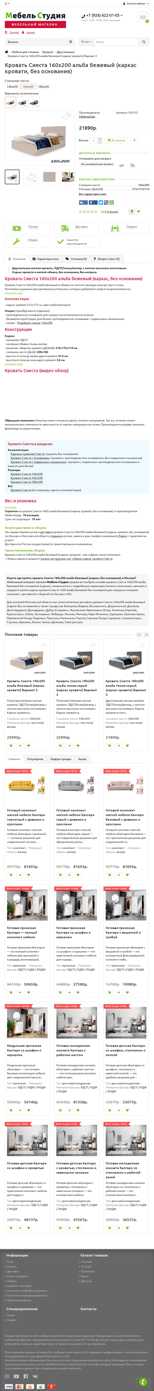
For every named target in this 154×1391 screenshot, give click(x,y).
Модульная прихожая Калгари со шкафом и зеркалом (24, 1050)
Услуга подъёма (17, 1276)
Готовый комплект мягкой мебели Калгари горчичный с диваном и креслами (26, 817)
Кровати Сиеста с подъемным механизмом (39, 462)
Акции (30, 32)
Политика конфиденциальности (28, 1295)
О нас (10, 1261)
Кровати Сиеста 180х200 (27, 482)
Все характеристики (92, 194)
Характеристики (48, 258)
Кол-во (83, 140)
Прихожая (87, 1271)
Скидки (14, 32)
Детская (86, 1281)
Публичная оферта (19, 1300)
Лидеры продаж (60, 759)
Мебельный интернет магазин (37, 582)
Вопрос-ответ (109, 258)
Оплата (11, 1266)
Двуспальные (66, 52)
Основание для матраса (95, 158)
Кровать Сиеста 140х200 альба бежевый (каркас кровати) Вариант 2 (26, 685)
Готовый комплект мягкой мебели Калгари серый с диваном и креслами (75, 817)
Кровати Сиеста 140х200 (27, 474)
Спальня (86, 1261)
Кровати (47, 52)
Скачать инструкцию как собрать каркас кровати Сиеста (75, 558)
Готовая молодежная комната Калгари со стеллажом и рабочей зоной (123, 1170)
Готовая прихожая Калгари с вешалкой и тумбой (123, 932)
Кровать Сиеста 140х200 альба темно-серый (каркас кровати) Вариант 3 (76, 688)
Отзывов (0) (79, 258)
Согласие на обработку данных (27, 1290)
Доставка (13, 1271)
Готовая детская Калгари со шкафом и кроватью (27, 1165)
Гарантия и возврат (19, 1285)
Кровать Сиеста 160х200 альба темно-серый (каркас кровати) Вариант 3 (126, 688)
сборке (122, 536)
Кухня (85, 1276)
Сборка (11, 1281)
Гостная (86, 1266)
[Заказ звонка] (143, 1382)
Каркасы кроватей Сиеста (28, 454)
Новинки (14, 759)
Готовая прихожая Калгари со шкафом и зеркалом (73, 932)
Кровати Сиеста (21, 490)
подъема (56, 536)
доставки (46, 532)
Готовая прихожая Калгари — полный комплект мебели (22, 932)
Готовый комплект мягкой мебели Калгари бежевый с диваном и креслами (125, 817)
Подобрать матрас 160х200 (35, 323)
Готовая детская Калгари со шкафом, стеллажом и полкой (126, 1050)
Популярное (35, 759)
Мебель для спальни (25, 52)
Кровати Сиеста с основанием (30, 458)
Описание (19, 258)
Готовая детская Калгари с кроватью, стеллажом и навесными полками (76, 1167)
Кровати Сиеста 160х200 (27, 478)
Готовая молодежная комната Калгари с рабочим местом (73, 1050)
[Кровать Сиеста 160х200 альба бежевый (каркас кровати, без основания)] (12, 177)
